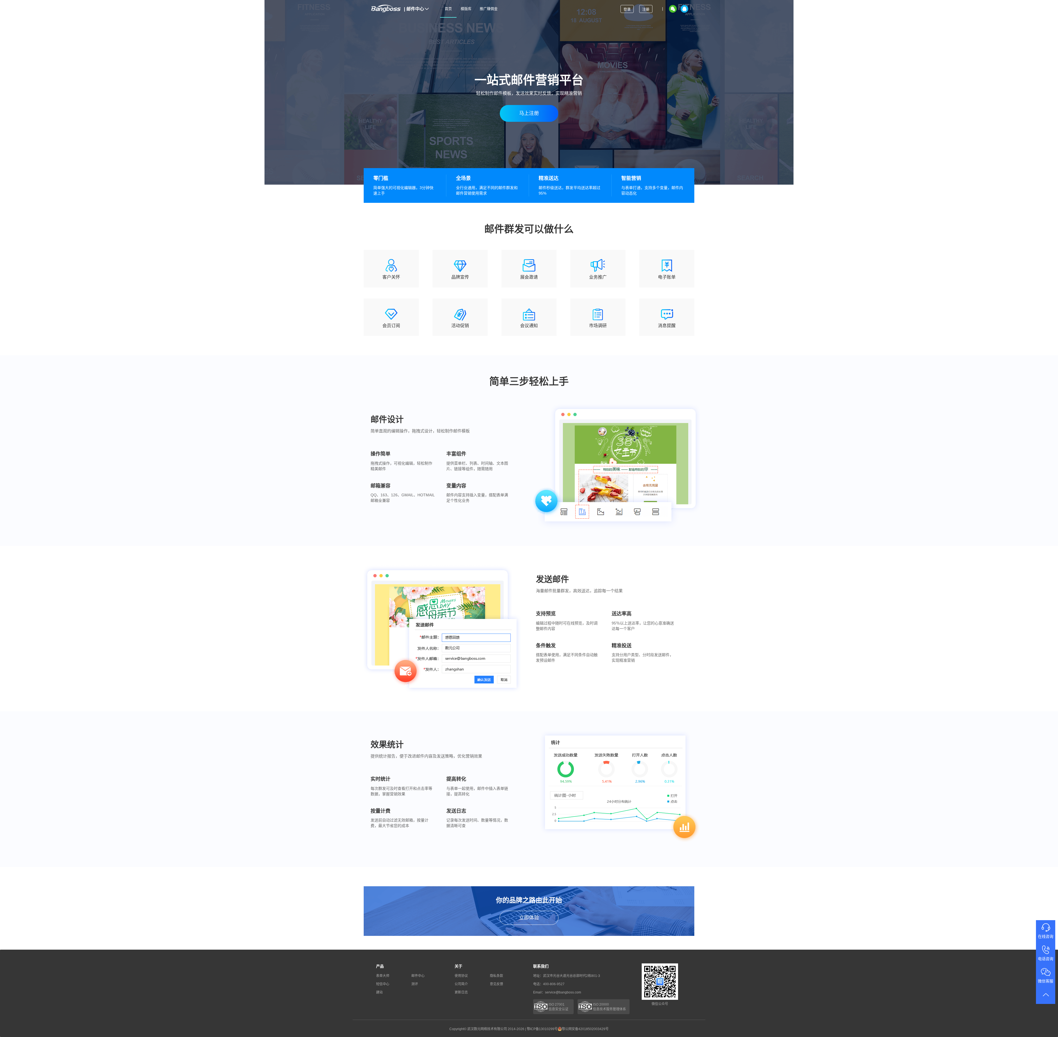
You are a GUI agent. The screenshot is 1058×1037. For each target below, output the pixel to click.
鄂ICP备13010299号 (542, 1029)
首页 (448, 9)
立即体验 (529, 917)
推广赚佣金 (489, 9)
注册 (645, 9)
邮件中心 (414, 9)
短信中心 (382, 984)
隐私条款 (496, 976)
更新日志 (461, 992)
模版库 (466, 9)
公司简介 (461, 984)
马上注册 (529, 113)
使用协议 (461, 976)
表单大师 (382, 976)
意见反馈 (496, 984)
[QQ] (684, 9)
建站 (379, 992)
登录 (627, 9)
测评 (414, 984)
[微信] (673, 9)
